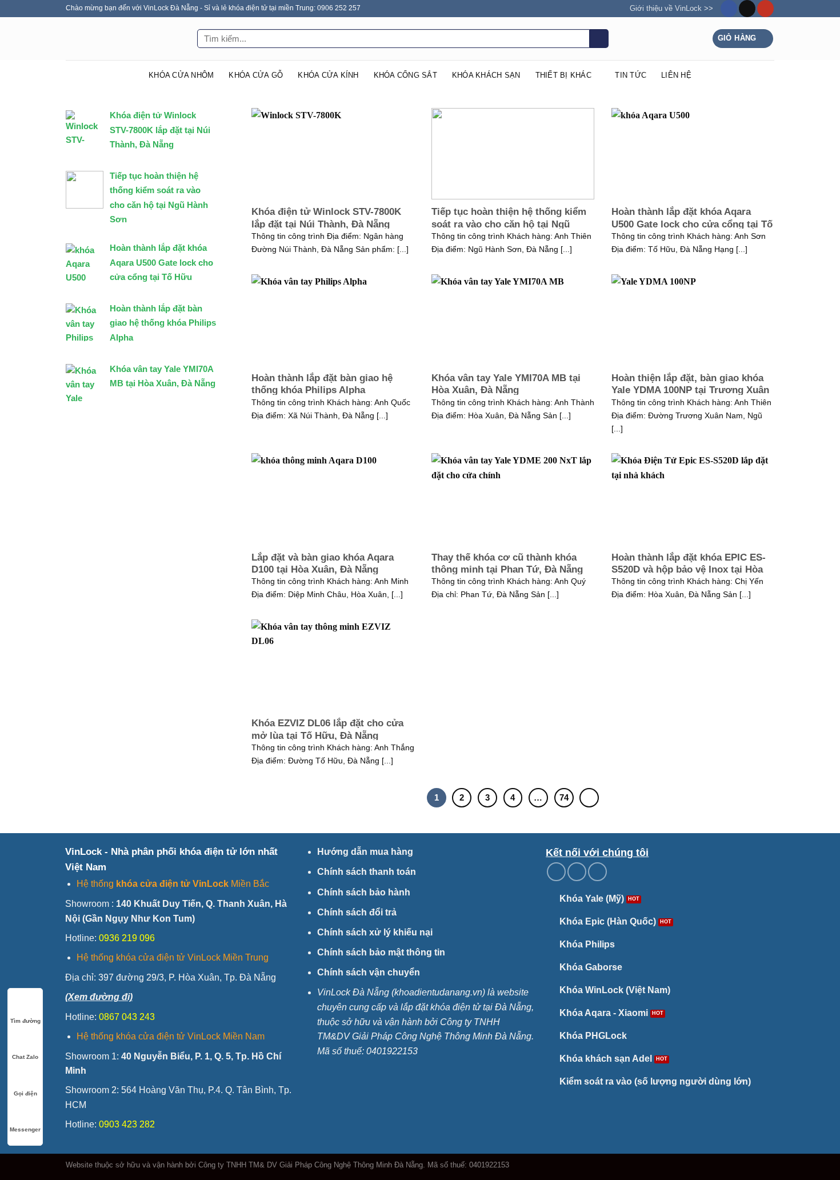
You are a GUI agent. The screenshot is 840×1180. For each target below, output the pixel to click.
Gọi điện (25, 1093)
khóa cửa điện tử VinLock (172, 884)
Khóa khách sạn (486, 75)
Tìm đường (25, 1021)
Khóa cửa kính (328, 75)
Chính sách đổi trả (357, 912)
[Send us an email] (747, 8)
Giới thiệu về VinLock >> (671, 8)
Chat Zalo (25, 1057)
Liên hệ (676, 75)
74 (564, 797)
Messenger (25, 1129)
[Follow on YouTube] (765, 8)
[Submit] (599, 39)
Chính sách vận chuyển (368, 972)
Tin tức (630, 75)
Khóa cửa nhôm (181, 75)
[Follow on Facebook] (729, 8)
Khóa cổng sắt (405, 75)
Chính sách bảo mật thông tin (381, 952)
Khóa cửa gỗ (256, 75)
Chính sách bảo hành (363, 892)
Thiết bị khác (563, 75)
